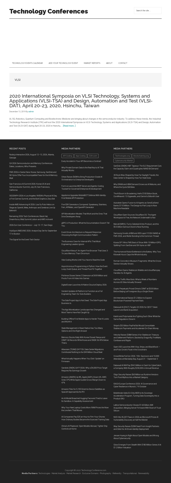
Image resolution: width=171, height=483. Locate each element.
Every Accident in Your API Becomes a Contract (81, 161)
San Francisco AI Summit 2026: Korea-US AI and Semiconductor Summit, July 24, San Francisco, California (29, 187)
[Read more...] (69, 126)
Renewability (143, 473)
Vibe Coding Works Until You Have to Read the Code (83, 260)
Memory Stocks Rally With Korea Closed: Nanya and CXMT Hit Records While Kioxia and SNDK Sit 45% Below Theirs (85, 340)
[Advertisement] (85, 39)
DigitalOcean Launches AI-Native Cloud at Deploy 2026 (84, 285)
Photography (105, 473)
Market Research (74, 473)
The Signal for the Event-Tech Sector (24, 239)
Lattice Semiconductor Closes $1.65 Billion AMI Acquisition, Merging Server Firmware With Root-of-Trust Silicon (137, 408)
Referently (117, 473)
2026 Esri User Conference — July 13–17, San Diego (31, 225)
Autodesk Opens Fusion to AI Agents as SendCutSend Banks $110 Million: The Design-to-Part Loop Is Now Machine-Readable (136, 205)
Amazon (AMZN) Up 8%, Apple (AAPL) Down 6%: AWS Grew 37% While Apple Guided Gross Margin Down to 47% (83, 380)
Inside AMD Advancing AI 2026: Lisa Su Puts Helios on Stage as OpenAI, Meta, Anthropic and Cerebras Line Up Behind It (32, 207)
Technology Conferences (48, 11)
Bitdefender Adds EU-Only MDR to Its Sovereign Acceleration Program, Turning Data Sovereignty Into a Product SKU (136, 396)
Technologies (44, 473)
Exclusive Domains (90, 473)
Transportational (130, 473)
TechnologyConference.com (93, 470)
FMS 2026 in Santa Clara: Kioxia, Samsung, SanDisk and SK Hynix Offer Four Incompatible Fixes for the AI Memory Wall (33, 175)
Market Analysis (58, 473)
